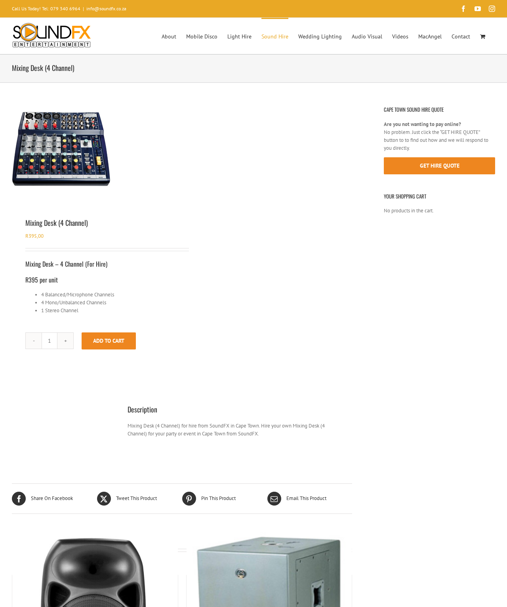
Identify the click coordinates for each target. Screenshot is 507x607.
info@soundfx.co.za (106, 8)
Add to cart (108, 340)
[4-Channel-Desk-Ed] (93, 148)
